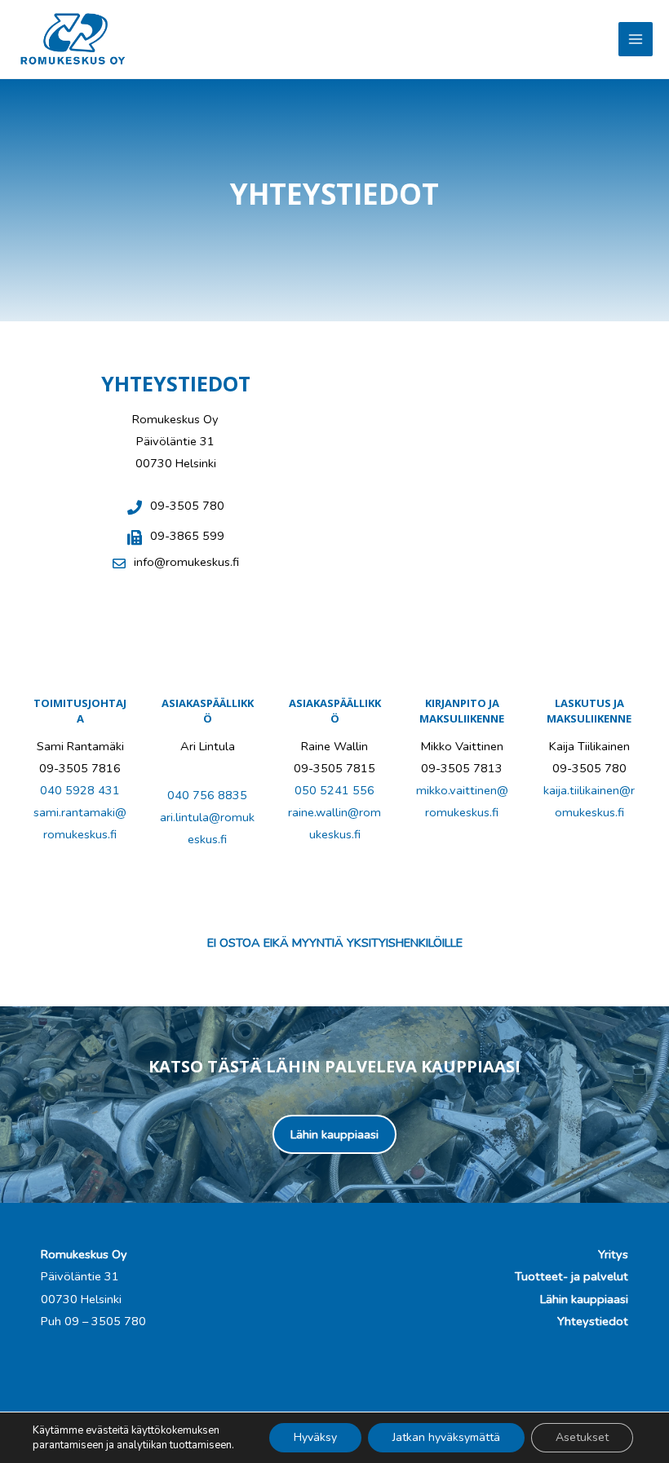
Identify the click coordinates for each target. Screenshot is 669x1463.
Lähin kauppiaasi (584, 1299)
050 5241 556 (334, 790)
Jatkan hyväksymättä (446, 1437)
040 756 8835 (207, 795)
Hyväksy (315, 1437)
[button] (334, 1135)
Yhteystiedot (592, 1321)
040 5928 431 (80, 790)
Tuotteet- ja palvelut (571, 1276)
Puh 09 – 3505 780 (93, 1321)
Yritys (613, 1254)
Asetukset (582, 1437)
